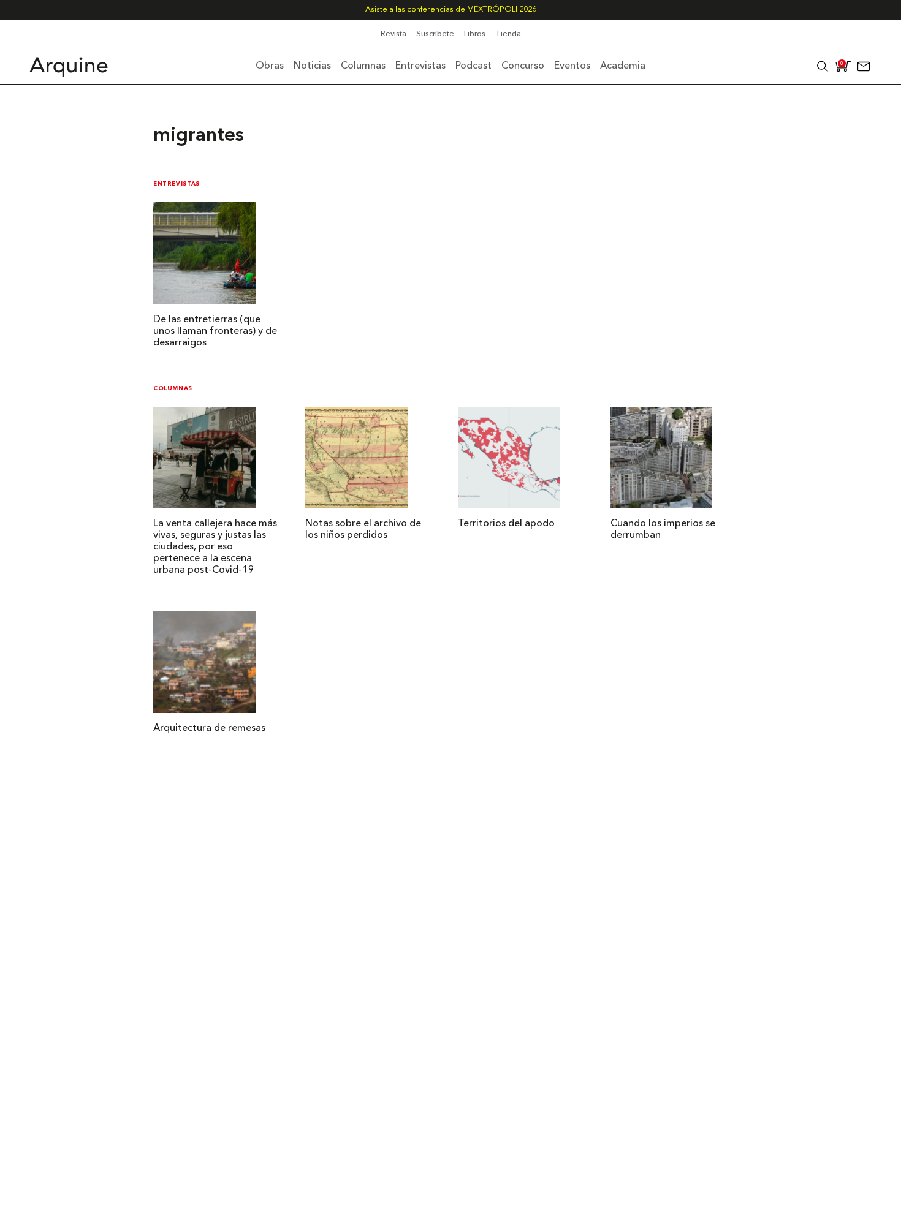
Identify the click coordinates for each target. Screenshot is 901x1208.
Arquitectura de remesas (209, 728)
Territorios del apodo (506, 524)
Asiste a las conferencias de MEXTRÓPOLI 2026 (450, 9)
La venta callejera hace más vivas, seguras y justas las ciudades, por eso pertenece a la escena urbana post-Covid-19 (215, 547)
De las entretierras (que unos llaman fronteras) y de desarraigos (215, 331)
